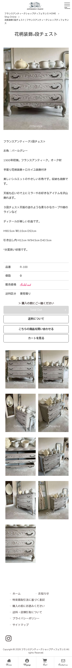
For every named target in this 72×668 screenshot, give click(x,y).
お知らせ (43, 594)
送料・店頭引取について (27, 612)
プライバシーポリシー (25, 618)
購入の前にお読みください (28, 606)
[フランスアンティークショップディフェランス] (35, 6)
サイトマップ (20, 625)
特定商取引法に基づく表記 (28, 600)
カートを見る (36, 338)
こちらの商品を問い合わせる (36, 329)
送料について (36, 319)
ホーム (16, 594)
